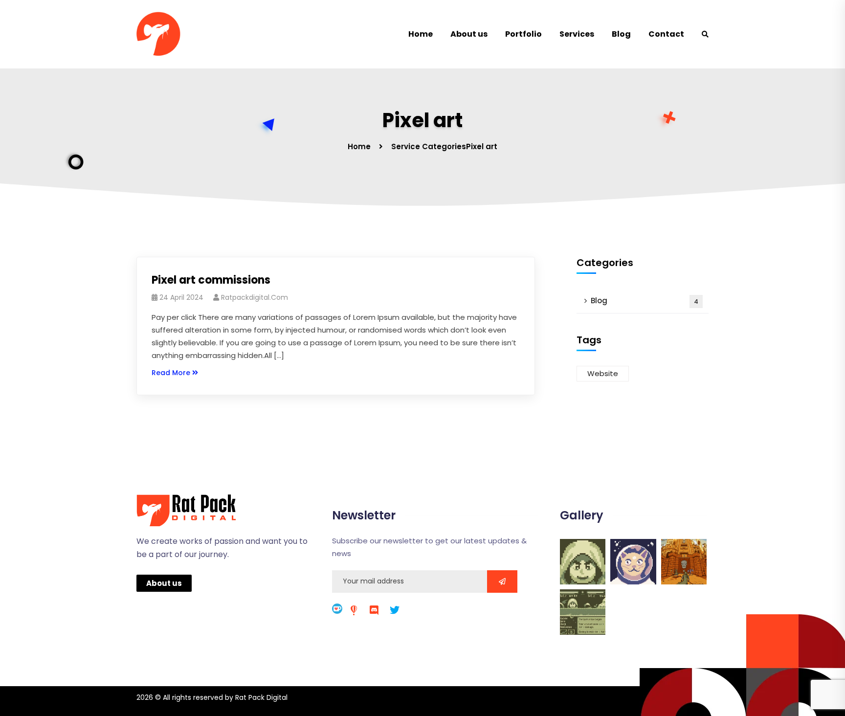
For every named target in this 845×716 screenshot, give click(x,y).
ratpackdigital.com (254, 297)
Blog (621, 34)
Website (602, 373)
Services (576, 34)
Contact (666, 34)
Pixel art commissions (211, 280)
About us (469, 34)
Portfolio (523, 34)
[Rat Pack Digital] (165, 34)
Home (420, 34)
